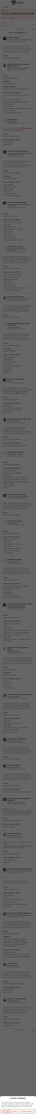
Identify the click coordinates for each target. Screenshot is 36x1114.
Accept (6, 1111)
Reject (15, 1111)
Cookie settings (26, 1111)
